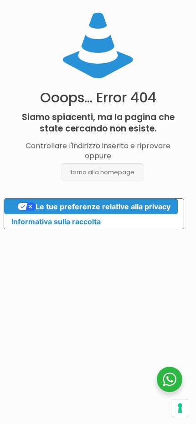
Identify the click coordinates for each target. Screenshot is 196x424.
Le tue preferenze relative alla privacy (103, 206)
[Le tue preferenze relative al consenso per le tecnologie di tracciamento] (180, 408)
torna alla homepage (102, 172)
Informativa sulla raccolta (56, 221)
